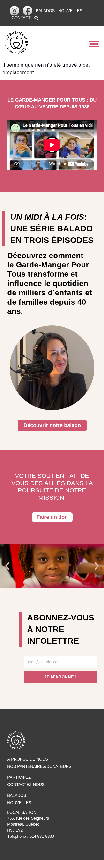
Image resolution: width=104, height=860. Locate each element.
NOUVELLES (70, 10)
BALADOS (45, 10)
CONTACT (21, 17)
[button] (94, 44)
